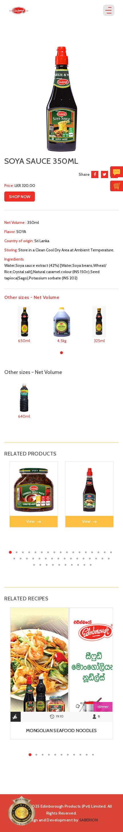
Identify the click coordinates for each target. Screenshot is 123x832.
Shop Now (19, 196)
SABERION (88, 820)
